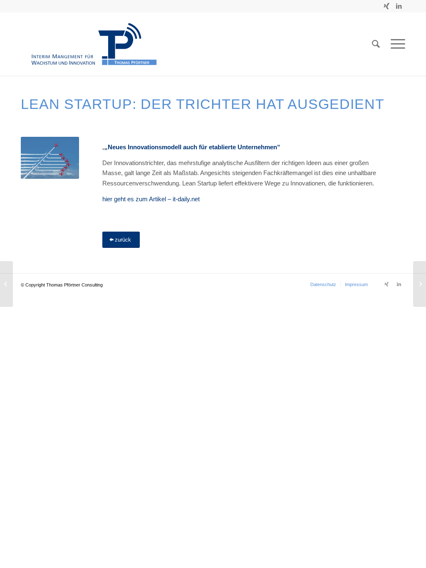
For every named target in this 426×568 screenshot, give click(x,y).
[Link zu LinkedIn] (399, 6)
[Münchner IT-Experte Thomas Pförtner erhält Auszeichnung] (419, 284)
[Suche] (376, 44)
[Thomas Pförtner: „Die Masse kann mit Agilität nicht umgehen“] (6, 284)
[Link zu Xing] (386, 6)
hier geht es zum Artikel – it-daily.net (151, 199)
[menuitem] (323, 284)
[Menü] (395, 44)
